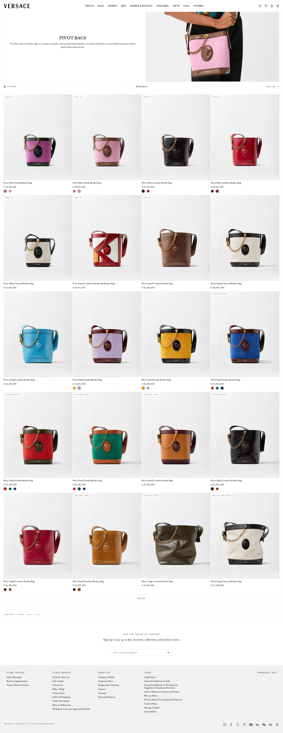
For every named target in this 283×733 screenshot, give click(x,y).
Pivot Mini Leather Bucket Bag (157, 182)
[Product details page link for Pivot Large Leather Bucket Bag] (176, 536)
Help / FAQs (58, 689)
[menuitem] (89, 6)
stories (198, 6)
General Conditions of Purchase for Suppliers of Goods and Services (161, 686)
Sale (186, 6)
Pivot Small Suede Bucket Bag (87, 379)
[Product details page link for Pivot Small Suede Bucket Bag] (107, 334)
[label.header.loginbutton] (272, 6)
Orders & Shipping (61, 697)
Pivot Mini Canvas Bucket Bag (18, 283)
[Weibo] (271, 725)
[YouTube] (251, 725)
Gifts (176, 6)
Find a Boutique (14, 677)
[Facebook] (231, 725)
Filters (12, 86)
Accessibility (150, 711)
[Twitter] (238, 725)
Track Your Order (60, 701)
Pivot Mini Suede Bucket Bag (18, 182)
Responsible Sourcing (108, 685)
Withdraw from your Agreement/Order (71, 709)
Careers (101, 689)
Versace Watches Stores (18, 685)
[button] (277, 6)
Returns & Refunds (61, 705)
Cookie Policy (150, 703)
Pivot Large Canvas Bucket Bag (226, 581)
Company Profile (106, 677)
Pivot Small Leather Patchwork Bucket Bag (94, 283)
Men (123, 6)
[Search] (260, 6)
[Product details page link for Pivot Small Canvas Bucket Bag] (245, 238)
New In (89, 6)
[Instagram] (225, 725)
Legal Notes (149, 677)
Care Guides (58, 681)
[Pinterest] (244, 725)
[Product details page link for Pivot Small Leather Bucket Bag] (176, 238)
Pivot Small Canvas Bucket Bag (226, 283)
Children (162, 6)
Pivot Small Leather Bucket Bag (157, 283)
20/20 (142, 598)
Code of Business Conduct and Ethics (162, 691)
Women (112, 6)
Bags (101, 6)
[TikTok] (277, 725)
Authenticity (58, 693)
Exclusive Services (61, 677)
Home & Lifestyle (141, 6)
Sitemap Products (106, 697)
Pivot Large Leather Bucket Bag (157, 581)
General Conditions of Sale (157, 681)
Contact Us (57, 685)
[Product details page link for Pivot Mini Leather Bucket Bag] (176, 137)
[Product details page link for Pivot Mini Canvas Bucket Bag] (38, 238)
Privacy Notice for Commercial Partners (163, 699)
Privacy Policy (151, 695)
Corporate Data (105, 681)
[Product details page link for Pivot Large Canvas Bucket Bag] (245, 536)
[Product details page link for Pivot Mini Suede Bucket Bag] (38, 137)
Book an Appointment (17, 681)
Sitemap (102, 693)
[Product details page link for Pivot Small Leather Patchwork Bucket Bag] (107, 238)
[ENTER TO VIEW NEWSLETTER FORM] (168, 652)
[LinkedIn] (257, 725)
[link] (9, 614)
